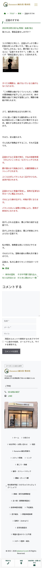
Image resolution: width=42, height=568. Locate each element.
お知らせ (26, 437)
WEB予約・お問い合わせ (18, 444)
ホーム (16, 437)
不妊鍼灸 (30, 507)
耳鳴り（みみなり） (21, 521)
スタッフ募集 (17, 458)
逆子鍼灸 (15, 514)
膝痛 (7, 268)
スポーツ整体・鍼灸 (21, 541)
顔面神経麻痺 (27, 514)
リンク (29, 458)
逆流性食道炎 (22, 527)
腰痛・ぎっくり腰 (22, 478)
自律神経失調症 (16, 507)
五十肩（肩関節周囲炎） (22, 500)
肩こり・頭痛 (22, 464)
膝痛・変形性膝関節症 (22, 494)
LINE (10, 395)
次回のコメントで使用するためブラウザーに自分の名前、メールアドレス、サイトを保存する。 (22, 341)
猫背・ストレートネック (22, 471)
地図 (33, 444)
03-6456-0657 (13, 391)
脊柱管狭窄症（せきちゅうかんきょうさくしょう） (22, 485)
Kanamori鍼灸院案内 (22, 451)
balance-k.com (22, 551)
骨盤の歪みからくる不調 (22, 534)
